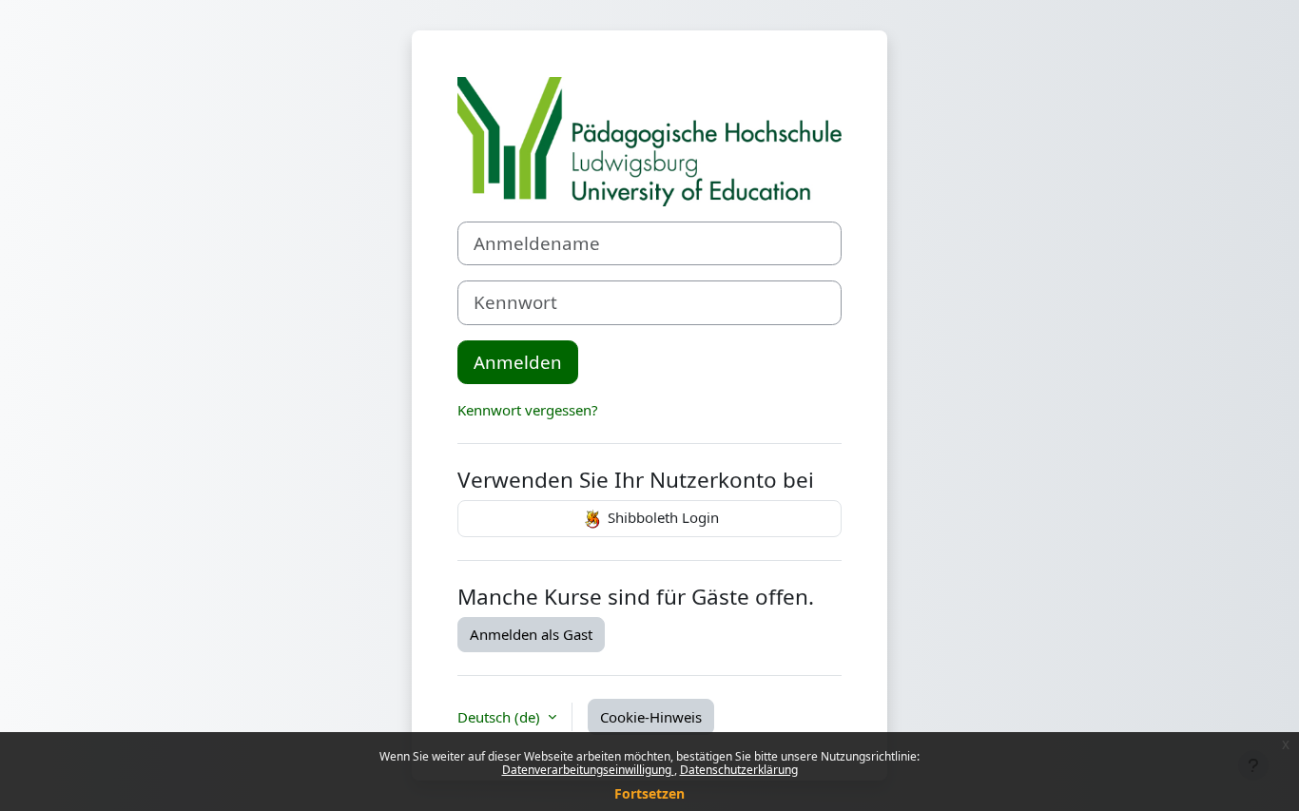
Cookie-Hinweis (651, 716)
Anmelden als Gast (531, 634)
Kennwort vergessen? (527, 409)
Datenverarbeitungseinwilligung (588, 770)
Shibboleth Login (661, 517)
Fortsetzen (649, 793)
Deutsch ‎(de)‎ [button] (500, 716)
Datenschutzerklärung (739, 770)
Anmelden (518, 362)
